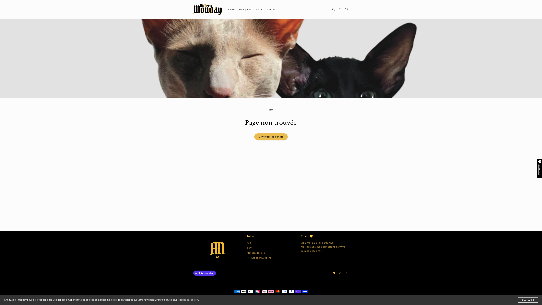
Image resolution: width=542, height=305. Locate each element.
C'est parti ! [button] (528, 300)
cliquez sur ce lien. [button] (188, 300)
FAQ (249, 243)
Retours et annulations (259, 257)
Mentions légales (256, 252)
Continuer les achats (271, 136)
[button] (334, 9)
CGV (249, 248)
